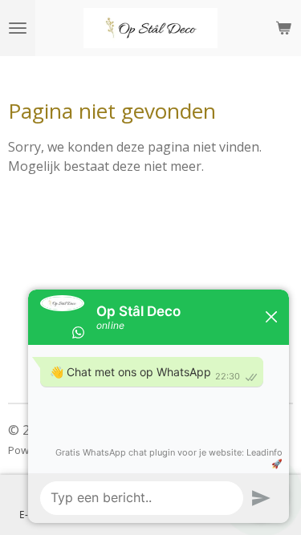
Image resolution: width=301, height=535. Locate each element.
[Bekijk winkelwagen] (283, 28)
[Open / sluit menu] (17, 28)
